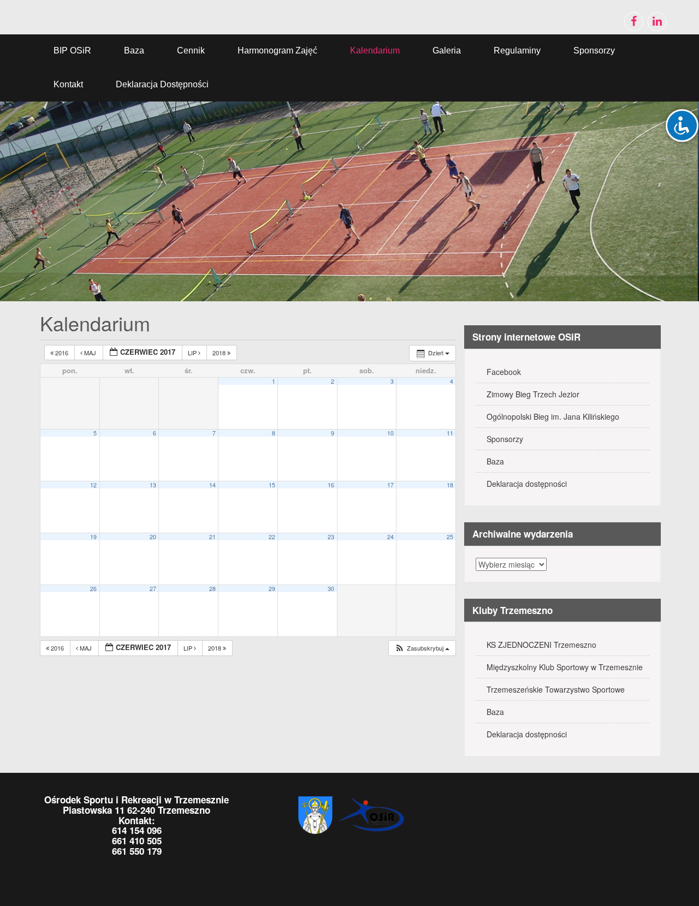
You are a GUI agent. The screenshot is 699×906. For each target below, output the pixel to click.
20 (153, 537)
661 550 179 (137, 850)
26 (93, 589)
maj (90, 352)
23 (331, 537)
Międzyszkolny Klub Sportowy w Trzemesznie (565, 666)
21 (212, 537)
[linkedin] (657, 21)
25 (450, 537)
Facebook (504, 371)
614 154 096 (137, 830)
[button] (422, 648)
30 (331, 589)
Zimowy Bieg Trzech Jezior (533, 394)
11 (450, 433)
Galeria (447, 50)
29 (272, 589)
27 (153, 589)
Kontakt (68, 84)
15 (272, 485)
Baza (134, 50)
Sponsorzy (594, 50)
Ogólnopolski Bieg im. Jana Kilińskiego (553, 416)
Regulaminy (517, 50)
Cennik (191, 50)
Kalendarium (375, 50)
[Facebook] (633, 21)
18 (450, 485)
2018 (219, 352)
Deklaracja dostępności (162, 84)
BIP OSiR (72, 50)
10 (390, 433)
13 (153, 485)
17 (390, 485)
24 (390, 537)
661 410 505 (137, 840)
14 (212, 485)
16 (331, 485)
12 (93, 485)
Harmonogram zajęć (277, 50)
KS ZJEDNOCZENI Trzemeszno (541, 644)
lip (193, 352)
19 (93, 537)
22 (272, 537)
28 (212, 589)
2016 (62, 352)
